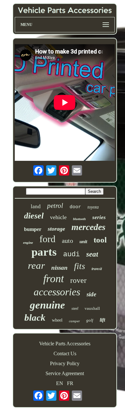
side (91, 294)
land (36, 206)
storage (56, 229)
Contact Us (65, 353)
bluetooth (79, 219)
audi (71, 255)
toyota (93, 207)
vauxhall (92, 308)
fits (79, 266)
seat (92, 254)
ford (47, 239)
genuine (47, 305)
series (99, 217)
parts (44, 252)
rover (78, 280)
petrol (55, 206)
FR (70, 383)
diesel (34, 215)
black (35, 317)
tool (100, 239)
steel (74, 308)
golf (89, 320)
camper (74, 321)
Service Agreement (65, 373)
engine (28, 242)
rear (36, 265)
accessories (57, 292)
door (75, 207)
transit (97, 268)
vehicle (58, 217)
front (53, 278)
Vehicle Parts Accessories (64, 343)
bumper (32, 229)
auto (67, 240)
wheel (57, 320)
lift (102, 320)
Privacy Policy (64, 363)
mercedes (88, 227)
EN (59, 383)
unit (83, 241)
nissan (59, 267)
